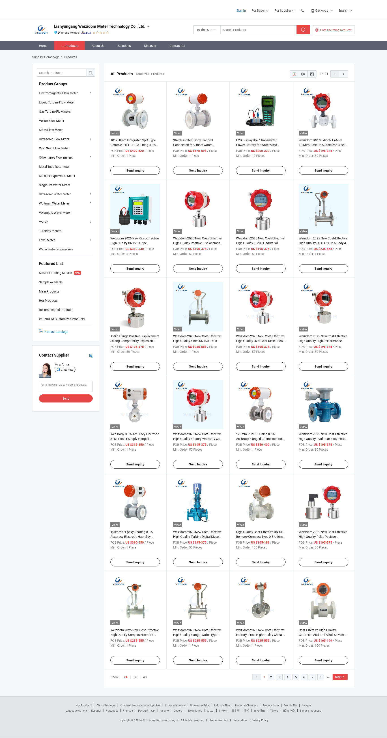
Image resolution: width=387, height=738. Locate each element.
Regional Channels (246, 705)
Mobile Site (290, 705)
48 (145, 677)
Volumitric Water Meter (55, 212)
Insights (307, 705)
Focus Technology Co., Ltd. (164, 720)
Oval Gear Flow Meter (54, 148)
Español (96, 710)
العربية (210, 710)
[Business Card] (91, 355)
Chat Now (67, 369)
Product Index (270, 705)
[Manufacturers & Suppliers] (61, 9)
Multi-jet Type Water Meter (57, 176)
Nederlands (195, 710)
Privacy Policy (260, 720)
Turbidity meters (50, 231)
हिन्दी (246, 710)
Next (338, 677)
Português (112, 710)
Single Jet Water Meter (54, 185)
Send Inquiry (135, 170)
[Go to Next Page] (343, 74)
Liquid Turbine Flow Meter (57, 102)
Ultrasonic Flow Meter (54, 139)
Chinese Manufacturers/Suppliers (140, 705)
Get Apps (322, 10)
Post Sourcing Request (336, 30)
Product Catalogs (56, 331)
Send (65, 398)
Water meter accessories (56, 249)
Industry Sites (222, 705)
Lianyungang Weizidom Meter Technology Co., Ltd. (99, 26)
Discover (150, 45)
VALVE (43, 221)
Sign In (241, 10)
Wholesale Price (199, 705)
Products (71, 45)
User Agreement (218, 720)
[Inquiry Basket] (303, 10)
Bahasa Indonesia (311, 710)
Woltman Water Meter (54, 203)
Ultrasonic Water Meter (55, 194)
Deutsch (178, 710)
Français (128, 710)
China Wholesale (175, 705)
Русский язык (146, 710)
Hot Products (84, 705)
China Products (106, 705)
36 (135, 677)
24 (125, 677)
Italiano (164, 710)
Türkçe (274, 710)
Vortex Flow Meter (51, 120)
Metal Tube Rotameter (54, 166)
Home (43, 45)
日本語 (236, 710)
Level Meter (47, 240)
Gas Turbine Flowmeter (55, 111)
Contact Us (177, 45)
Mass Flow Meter (51, 130)
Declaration (240, 720)
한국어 (223, 710)
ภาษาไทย (259, 710)
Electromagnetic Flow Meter (58, 93)
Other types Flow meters (56, 157)
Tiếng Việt (289, 710)
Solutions (124, 45)
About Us (98, 45)
